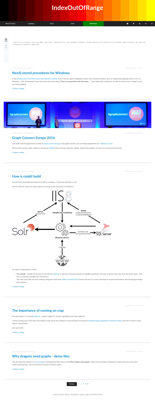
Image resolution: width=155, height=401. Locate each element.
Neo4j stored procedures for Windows (41, 73)
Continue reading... (18, 89)
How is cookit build (26, 176)
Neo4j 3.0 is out (106, 143)
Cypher (51, 148)
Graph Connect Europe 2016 (33, 138)
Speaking (31, 23)
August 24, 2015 (17, 351)
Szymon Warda (27, 68)
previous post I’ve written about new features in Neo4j (37, 79)
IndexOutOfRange (77, 8)
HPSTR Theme (97, 394)
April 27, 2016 (16, 171)
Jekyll (82, 394)
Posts (52, 23)
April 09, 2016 (16, 305)
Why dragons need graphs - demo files (40, 356)
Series (72, 23)
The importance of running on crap (38, 310)
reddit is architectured (70, 279)
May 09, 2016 (16, 68)
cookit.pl (56, 274)
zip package (39, 362)
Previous (72, 384)
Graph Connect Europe (51, 143)
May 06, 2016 (16, 133)
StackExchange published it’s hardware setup (105, 321)
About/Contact (10, 23)
